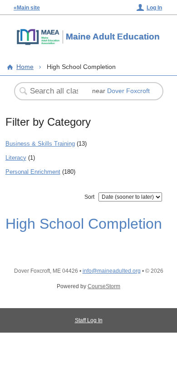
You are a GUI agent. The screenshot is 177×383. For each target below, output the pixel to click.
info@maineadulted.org (112, 271)
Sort (89, 197)
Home (25, 66)
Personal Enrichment (32, 171)
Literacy (15, 157)
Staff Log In (89, 320)
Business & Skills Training (40, 143)
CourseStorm (104, 286)
